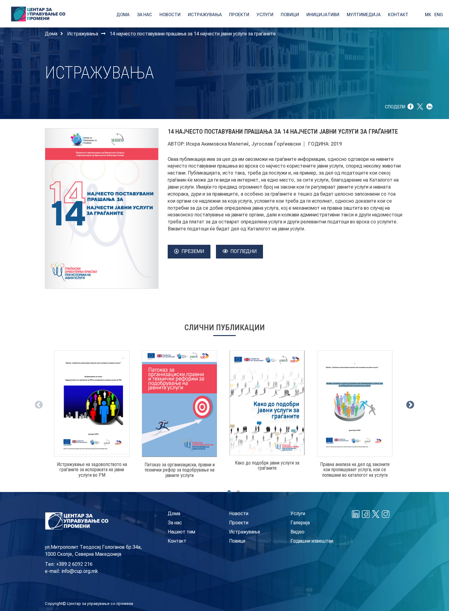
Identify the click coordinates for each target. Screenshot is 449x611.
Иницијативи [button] (322, 14)
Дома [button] (123, 14)
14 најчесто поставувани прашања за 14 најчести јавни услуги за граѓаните (193, 34)
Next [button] (409, 403)
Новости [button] (170, 14)
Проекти (238, 523)
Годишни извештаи (311, 541)
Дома (51, 34)
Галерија (300, 523)
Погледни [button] (243, 251)
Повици (237, 541)
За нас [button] (144, 14)
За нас (175, 523)
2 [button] (238, 492)
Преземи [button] (192, 251)
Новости (238, 513)
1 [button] (229, 492)
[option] (92, 416)
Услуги (297, 513)
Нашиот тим (181, 532)
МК (428, 14)
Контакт (177, 541)
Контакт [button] (398, 14)
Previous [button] (37, 403)
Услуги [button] (265, 14)
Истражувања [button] (205, 14)
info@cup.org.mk (79, 571)
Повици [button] (290, 14)
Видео (297, 532)
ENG (438, 14)
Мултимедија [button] (364, 14)
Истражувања (82, 34)
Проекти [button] (239, 14)
